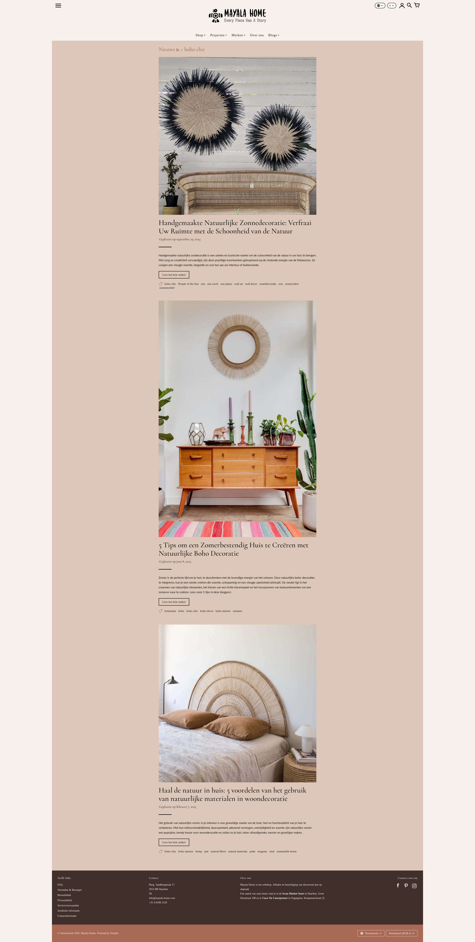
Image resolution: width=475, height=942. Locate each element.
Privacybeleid (65, 900)
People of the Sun (188, 283)
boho (181, 610)
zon (281, 283)
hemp (199, 851)
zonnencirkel (166, 287)
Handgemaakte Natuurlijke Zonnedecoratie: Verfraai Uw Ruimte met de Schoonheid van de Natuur (235, 226)
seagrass (262, 851)
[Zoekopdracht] (409, 5)
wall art (238, 283)
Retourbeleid (64, 895)
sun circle (212, 283)
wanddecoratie (267, 283)
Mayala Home (88, 933)
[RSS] (178, 50)
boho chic (170, 283)
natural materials (237, 851)
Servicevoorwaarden (68, 905)
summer (237, 610)
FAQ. (60, 884)
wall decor (251, 283)
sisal (271, 851)
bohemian (170, 610)
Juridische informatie (69, 910)
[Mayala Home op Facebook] (398, 886)
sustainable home (287, 851)
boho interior (223, 610)
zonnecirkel (292, 283)
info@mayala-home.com (162, 898)
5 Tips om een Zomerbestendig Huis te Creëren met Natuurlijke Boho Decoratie (234, 549)
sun (203, 283)
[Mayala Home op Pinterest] (406, 886)
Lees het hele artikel (174, 274)
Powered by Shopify (108, 933)
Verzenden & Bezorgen (70, 890)
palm (252, 851)
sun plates (226, 283)
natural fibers (218, 851)
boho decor (206, 610)
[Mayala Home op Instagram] (414, 886)
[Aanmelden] (402, 5)
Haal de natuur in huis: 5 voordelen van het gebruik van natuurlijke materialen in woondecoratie (233, 794)
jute (206, 851)
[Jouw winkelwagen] (417, 5)
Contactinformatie (67, 916)
